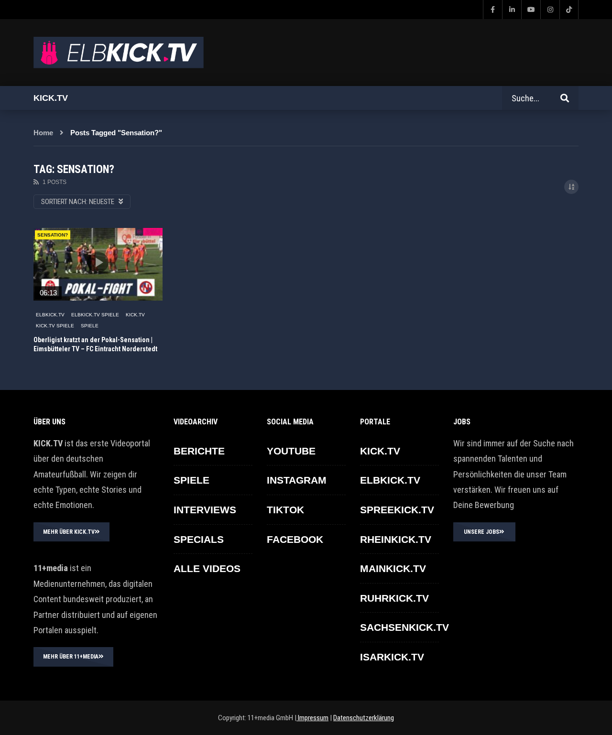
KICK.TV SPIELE (55, 325)
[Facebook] (492, 9)
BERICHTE (199, 450)
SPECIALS (199, 539)
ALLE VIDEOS (207, 568)
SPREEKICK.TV (397, 509)
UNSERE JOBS (481, 532)
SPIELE (89, 325)
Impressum (312, 717)
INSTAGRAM (297, 480)
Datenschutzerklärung (363, 717)
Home (43, 133)
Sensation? (52, 235)
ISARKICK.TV (392, 656)
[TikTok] (569, 9)
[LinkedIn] (511, 9)
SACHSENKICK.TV (404, 627)
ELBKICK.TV (50, 314)
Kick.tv (50, 98)
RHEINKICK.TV (395, 539)
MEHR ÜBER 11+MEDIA (70, 656)
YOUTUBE (291, 450)
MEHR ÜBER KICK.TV (69, 532)
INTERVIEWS (205, 509)
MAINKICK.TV (393, 568)
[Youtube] (530, 9)
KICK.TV (135, 314)
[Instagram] (549, 9)
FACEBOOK (295, 539)
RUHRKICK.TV (394, 598)
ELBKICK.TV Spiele (95, 314)
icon (98, 262)
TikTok (285, 509)
